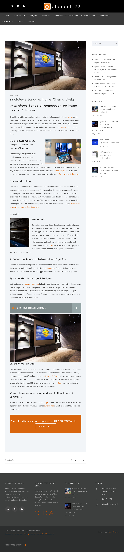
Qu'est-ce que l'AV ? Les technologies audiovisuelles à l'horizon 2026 (105, 69)
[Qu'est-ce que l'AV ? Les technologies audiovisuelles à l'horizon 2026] (95, 124)
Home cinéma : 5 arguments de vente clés (109, 141)
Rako (59, 383)
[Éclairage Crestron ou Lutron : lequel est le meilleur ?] (95, 109)
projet (70, 117)
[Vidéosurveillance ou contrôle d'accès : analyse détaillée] (95, 154)
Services (46, 15)
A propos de (19, 15)
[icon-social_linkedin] (6, 6)
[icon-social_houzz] (24, 6)
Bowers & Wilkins (52, 376)
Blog (20, 22)
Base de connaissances (14, 534)
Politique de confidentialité (34, 534)
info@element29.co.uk (110, 504)
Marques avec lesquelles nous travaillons (75, 15)
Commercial (7, 22)
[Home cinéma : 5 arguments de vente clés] (95, 142)
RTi (52, 245)
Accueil (5, 15)
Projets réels (10, 460)
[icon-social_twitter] (12, 6)
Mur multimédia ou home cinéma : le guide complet (109, 170)
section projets (59, 171)
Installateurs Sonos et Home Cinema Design (43, 99)
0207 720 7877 (107, 499)
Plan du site (49, 534)
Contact (31, 22)
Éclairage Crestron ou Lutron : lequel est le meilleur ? (108, 109)
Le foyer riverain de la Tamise (68, 174)
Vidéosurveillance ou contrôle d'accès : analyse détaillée (108, 155)
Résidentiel (105, 15)
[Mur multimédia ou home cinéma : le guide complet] (95, 170)
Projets (33, 15)
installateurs (49, 406)
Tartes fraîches (113, 532)
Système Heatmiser (31, 284)
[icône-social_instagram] (18, 6)
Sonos (63, 127)
